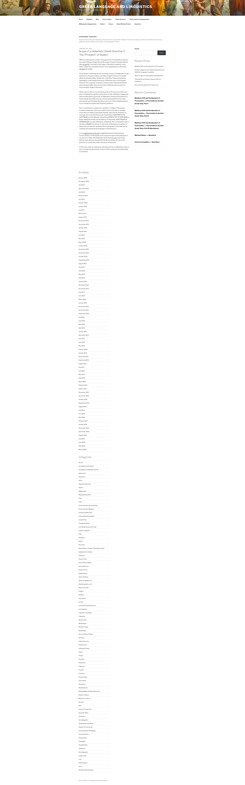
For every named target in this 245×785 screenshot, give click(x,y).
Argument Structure (85, 484)
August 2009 (83, 435)
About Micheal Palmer (124, 24)
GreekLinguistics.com (85, 584)
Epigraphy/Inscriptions (85, 552)
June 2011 (82, 371)
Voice (80, 766)
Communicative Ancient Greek (88, 505)
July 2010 (82, 410)
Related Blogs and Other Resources (89, 691)
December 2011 (84, 356)
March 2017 (82, 213)
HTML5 (81, 591)
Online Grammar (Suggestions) (139, 19)
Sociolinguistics (83, 720)
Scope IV (86, 64)
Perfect (81, 655)
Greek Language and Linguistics (115, 7)
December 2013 (84, 306)
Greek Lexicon (83, 570)
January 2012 (83, 353)
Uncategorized (83, 752)
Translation (82, 741)
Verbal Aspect (83, 763)
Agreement (82, 473)
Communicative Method (86, 509)
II (86, 69)
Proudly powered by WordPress (98, 780)
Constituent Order (84, 523)
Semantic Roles (83, 713)
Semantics (82, 716)
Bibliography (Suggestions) (87, 24)
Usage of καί (83, 756)
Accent (81, 462)
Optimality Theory (84, 648)
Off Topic (81, 638)
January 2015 (83, 281)
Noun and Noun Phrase (86, 634)
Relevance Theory (84, 698)
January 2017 (83, 217)
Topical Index (83, 738)
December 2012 (84, 335)
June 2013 (82, 321)
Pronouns (82, 673)
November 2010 (84, 396)
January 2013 (83, 331)
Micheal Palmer (140, 135)
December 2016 (84, 220)
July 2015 (82, 267)
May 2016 (82, 238)
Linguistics (82, 616)
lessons (81, 602)
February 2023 (83, 195)
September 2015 (84, 260)
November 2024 (84, 181)
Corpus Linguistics (84, 530)
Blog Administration (85, 494)
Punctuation (82, 680)
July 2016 (82, 235)
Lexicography (83, 609)
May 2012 (82, 346)
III (91, 69)
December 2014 (84, 285)
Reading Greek (83, 688)
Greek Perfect (83, 573)
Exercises (82, 555)
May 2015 (82, 274)
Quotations (82, 684)
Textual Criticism (84, 734)
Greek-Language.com (85, 580)
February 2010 (83, 421)
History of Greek (84, 587)
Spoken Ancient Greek (85, 727)
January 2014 (83, 303)
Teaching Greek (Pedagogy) (87, 730)
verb (80, 759)
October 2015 (83, 256)
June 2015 (82, 271)
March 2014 (82, 299)
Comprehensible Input (85, 512)
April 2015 (82, 278)
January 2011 (83, 389)
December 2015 (84, 249)
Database (82, 537)
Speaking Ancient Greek (86, 723)
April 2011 (82, 378)
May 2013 (82, 324)
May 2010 (82, 417)
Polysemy (82, 666)
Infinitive (81, 595)
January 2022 (83, 206)
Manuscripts (82, 620)
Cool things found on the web (87, 527)
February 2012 (83, 349)
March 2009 (83, 449)
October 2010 (83, 399)
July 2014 (82, 292)
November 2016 (84, 224)
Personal (81, 659)
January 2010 (83, 424)
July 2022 (82, 199)
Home (81, 19)
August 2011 (82, 363)
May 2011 (82, 374)
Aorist (80, 480)
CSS (80, 534)
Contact (102, 24)
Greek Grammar (84, 566)
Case (80, 498)
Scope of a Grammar (85, 709)
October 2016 (83, 228)
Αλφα (111, 24)
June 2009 (82, 442)
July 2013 (82, 317)
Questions (137, 24)
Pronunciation (83, 677)
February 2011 (83, 385)
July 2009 (82, 439)
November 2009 (84, 431)
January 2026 (83, 178)
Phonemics (82, 662)
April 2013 (82, 328)
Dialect (81, 541)
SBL (80, 705)
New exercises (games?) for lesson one (146, 85)
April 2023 (82, 192)
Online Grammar (120, 19)
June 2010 (82, 413)
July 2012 (81, 338)
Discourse (82, 544)
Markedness (82, 623)
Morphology (82, 630)
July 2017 (81, 210)
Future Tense (83, 559)
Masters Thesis (83, 627)
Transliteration (83, 745)
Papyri (81, 652)
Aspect (81, 487)
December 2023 (84, 188)
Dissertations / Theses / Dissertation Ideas (91, 548)
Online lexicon (83, 645)
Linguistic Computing (85, 612)
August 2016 (83, 231)
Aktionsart (82, 477)
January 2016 (83, 245)
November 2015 (84, 253)
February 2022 (83, 203)
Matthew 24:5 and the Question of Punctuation (149, 66)
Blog (97, 19)
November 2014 (84, 288)
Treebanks (82, 748)
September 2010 (84, 403)
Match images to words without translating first (149, 75)
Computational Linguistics (87, 516)
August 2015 (83, 263)
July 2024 (82, 185)
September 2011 (84, 360)
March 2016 (82, 242)
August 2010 (83, 406)
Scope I (82, 69)
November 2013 (84, 310)
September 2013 (84, 313)
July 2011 (81, 367)
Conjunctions (83, 520)
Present (81, 670)
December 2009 (84, 428)
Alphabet (89, 19)
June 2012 (82, 342)
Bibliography (82, 491)
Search (137, 49)
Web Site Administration (86, 770)
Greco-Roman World (85, 562)
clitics (80, 502)
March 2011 (82, 381)
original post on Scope (91, 133)
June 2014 (82, 296)
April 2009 (82, 446)
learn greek (82, 598)
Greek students (83, 577)
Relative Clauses (84, 695)
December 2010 (84, 392)
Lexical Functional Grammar (87, 605)
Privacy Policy (107, 19)
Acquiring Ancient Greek (86, 466)
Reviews (81, 702)
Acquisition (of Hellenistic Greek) (88, 469)
